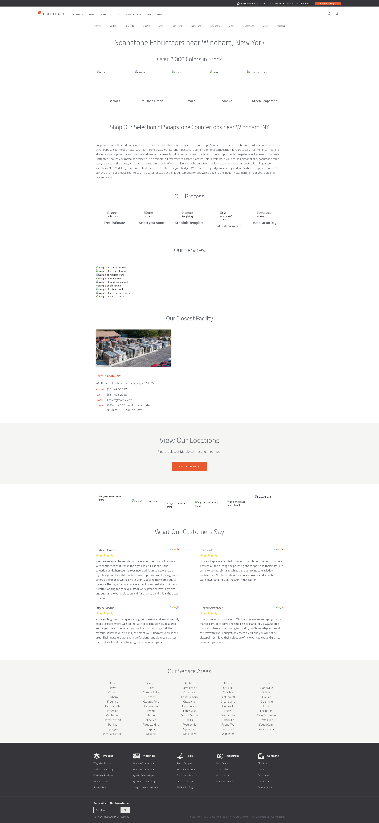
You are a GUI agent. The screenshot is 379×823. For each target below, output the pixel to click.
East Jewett (228, 697)
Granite (97, 26)
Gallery (104, 14)
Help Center (222, 763)
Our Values (263, 775)
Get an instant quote (328, 3)
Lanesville (189, 710)
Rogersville (189, 724)
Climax (112, 692)
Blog (91, 14)
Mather (151, 715)
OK (125, 810)
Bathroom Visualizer (187, 775)
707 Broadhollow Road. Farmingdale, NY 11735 (125, 383)
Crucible (228, 692)
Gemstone (196, 26)
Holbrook (228, 706)
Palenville (228, 720)
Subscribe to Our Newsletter (111, 803)
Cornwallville (151, 692)
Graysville (189, 701)
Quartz (146, 26)
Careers (262, 769)
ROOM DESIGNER (133, 14)
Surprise (151, 729)
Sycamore (189, 729)
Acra (112, 683)
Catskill (228, 687)
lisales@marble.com (120, 400)
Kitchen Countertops (104, 769)
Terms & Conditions (259, 817)
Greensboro (228, 701)
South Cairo (266, 724)
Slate (265, 26)
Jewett (151, 710)
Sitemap (281, 817)
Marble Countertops (143, 763)
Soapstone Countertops (145, 787)
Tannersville (228, 729)
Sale (149, 14)
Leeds (228, 710)
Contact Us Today (189, 466)
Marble (112, 26)
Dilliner (266, 692)
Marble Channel (224, 781)
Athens (227, 683)
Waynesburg (266, 729)
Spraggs (113, 729)
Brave (112, 687)
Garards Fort (151, 701)
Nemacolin (228, 715)
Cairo (151, 687)
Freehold (112, 701)
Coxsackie (189, 692)
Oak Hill (189, 720)
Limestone (215, 26)
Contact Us (263, 781)
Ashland (189, 683)
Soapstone (248, 26)
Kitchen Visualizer (186, 769)
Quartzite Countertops (145, 781)
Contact (161, 14)
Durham (112, 697)
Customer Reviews (103, 775)
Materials (78, 14)
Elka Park (266, 697)
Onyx (160, 26)
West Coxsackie (112, 733)
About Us (263, 763)
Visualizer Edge (185, 781)
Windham (228, 733)
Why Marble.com (102, 763)
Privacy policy (265, 787)
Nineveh (151, 720)
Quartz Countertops (143, 775)
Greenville (266, 701)
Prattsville (266, 720)
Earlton (151, 697)
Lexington (266, 710)
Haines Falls (112, 706)
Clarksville (266, 687)
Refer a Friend (100, 787)
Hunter (266, 706)
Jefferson (112, 710)
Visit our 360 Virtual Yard (299, 3)
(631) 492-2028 (117, 394)
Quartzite (129, 26)
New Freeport (112, 720)
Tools (117, 14)
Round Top (228, 724)
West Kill (151, 733)
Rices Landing (151, 724)
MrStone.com (223, 775)
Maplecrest (113, 715)
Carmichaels (189, 687)
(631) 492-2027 (117, 389)
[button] (338, 13)
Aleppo (151, 683)
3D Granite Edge (185, 787)
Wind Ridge (189, 733)
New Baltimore (266, 715)
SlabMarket (222, 769)
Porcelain (280, 26)
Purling (112, 724)
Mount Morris (189, 715)
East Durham (189, 697)
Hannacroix (151, 706)
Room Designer (185, 763)
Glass (232, 26)
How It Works (100, 781)
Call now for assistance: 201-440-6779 (261, 3)
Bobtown (266, 683)
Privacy (273, 817)
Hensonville (189, 706)
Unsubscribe (123, 817)
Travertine (177, 26)
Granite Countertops (143, 769)
